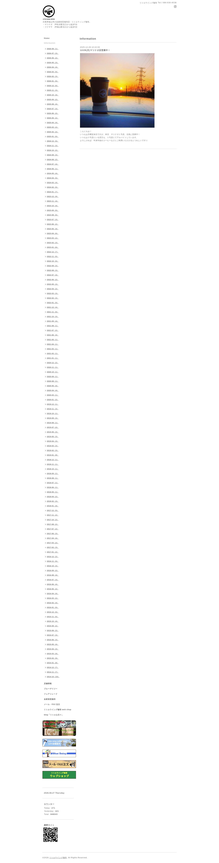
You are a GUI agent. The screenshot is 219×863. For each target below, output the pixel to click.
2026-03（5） (53, 72)
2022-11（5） (53, 256)
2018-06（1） (53, 487)
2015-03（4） (53, 653)
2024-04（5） (53, 178)
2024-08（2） (53, 159)
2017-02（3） (53, 547)
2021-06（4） (53, 335)
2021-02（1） (53, 353)
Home (47, 38)
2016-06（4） (53, 584)
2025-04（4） (53, 122)
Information (49, 43)
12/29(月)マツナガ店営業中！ (95, 50)
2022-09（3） (53, 266)
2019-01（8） (53, 455)
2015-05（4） (53, 644)
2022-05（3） (53, 284)
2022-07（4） (53, 275)
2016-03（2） (53, 598)
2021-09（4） (53, 321)
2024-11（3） (53, 146)
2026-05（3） (53, 62)
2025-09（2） (53, 99)
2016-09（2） (53, 570)
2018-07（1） (53, 483)
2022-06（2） (53, 279)
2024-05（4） (53, 173)
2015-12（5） (53, 612)
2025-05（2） (53, 118)
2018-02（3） (53, 501)
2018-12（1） (53, 460)
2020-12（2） (53, 363)
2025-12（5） (53, 86)
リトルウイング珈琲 (58, 858)
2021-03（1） (53, 349)
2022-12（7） (53, 252)
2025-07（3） (53, 109)
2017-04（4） (53, 538)
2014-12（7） (53, 667)
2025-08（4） (53, 104)
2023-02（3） (53, 243)
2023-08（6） (53, 215)
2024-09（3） (53, 155)
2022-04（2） (53, 289)
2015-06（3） (53, 640)
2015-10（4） (53, 621)
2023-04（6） (53, 233)
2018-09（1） (53, 473)
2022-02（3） (53, 298)
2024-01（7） (53, 192)
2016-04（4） (53, 593)
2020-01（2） (53, 400)
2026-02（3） (53, 76)
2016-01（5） (53, 607)
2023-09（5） (53, 210)
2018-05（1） (53, 492)
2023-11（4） (53, 201)
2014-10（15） (53, 677)
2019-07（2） (53, 427)
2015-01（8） (53, 663)
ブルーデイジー (51, 689)
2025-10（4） (53, 95)
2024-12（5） (53, 141)
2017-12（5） (53, 510)
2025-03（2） (53, 127)
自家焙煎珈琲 (50, 699)
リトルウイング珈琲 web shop (57, 710)
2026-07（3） (53, 53)
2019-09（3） (53, 418)
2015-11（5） (53, 617)
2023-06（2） (53, 224)
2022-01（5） (53, 303)
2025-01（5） (53, 136)
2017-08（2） (53, 524)
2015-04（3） (53, 649)
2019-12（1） (53, 404)
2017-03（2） (53, 543)
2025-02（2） (53, 132)
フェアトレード (51, 694)
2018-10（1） (53, 469)
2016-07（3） (53, 580)
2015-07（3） (53, 635)
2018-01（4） (53, 506)
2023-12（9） (53, 196)
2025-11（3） (53, 90)
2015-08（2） (53, 630)
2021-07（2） (53, 330)
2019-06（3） (53, 432)
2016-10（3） (53, 566)
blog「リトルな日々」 (54, 715)
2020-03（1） (53, 395)
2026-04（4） (53, 67)
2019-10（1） (53, 413)
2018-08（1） (53, 478)
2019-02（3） (53, 450)
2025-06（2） (53, 113)
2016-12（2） (53, 557)
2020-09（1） (53, 376)
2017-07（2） (53, 529)
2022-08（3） (53, 270)
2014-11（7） (53, 672)
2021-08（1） (53, 326)
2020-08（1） (53, 381)
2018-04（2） (53, 496)
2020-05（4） (53, 386)
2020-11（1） (53, 367)
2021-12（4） (53, 307)
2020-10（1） (53, 372)
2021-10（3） (53, 316)
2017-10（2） (53, 520)
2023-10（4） (53, 206)
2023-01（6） (53, 247)
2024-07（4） (53, 164)
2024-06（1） (53, 169)
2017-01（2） (53, 552)
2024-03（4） (53, 183)
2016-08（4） (53, 575)
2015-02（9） (53, 658)
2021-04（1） (53, 344)
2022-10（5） (53, 261)
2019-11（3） (53, 409)
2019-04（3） (53, 441)
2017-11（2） (53, 515)
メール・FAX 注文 (52, 704)
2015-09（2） (53, 626)
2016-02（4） (53, 603)
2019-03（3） (53, 446)
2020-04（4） (53, 390)
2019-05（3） (53, 436)
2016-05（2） (53, 589)
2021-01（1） (53, 358)
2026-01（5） (53, 81)
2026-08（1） (53, 49)
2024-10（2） (53, 150)
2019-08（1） (53, 423)
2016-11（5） (53, 561)
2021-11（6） (53, 312)
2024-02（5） (53, 187)
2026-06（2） (53, 58)
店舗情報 (48, 683)
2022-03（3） (53, 293)
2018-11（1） (53, 464)
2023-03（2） (53, 238)
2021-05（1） (53, 339)
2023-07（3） (53, 219)
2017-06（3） (53, 533)
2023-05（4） (53, 229)
